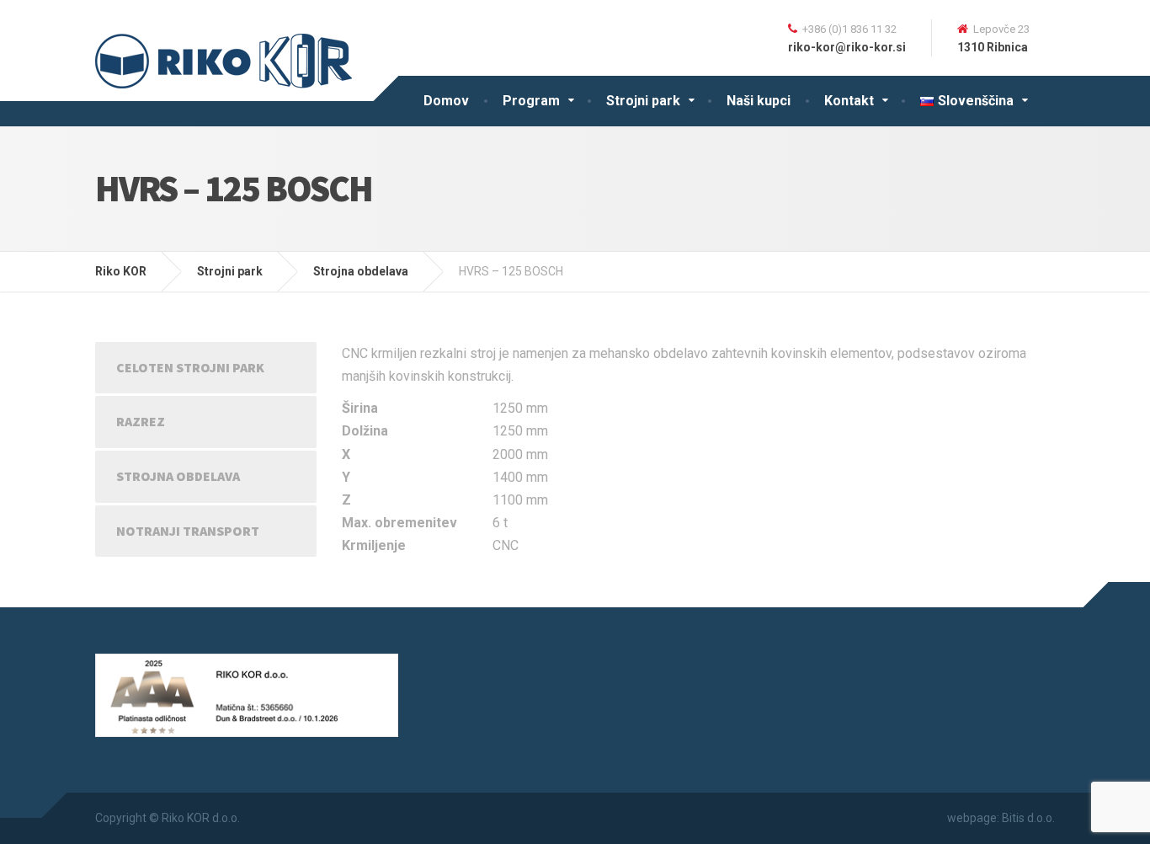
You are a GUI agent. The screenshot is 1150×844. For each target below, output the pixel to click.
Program (531, 101)
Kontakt (849, 101)
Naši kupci (759, 101)
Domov (446, 101)
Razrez (140, 421)
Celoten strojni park (190, 367)
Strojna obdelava (178, 475)
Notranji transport (187, 530)
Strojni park (643, 101)
